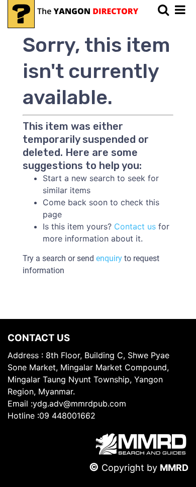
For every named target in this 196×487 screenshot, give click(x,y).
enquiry (109, 258)
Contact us (135, 226)
